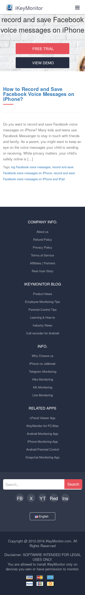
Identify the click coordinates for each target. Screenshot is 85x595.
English (44, 516)
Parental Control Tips (42, 309)
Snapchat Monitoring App (42, 457)
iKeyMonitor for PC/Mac (42, 425)
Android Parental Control (42, 449)
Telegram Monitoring (42, 371)
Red (54, 498)
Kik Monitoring (42, 387)
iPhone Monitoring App (42, 441)
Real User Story (42, 270)
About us (42, 231)
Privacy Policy (42, 247)
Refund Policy (42, 239)
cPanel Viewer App (42, 417)
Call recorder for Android (42, 333)
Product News (42, 293)
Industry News (42, 325)
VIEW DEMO (43, 62)
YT (43, 498)
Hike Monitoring (42, 379)
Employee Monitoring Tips (42, 301)
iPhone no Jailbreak (42, 363)
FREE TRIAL (43, 48)
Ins (65, 498)
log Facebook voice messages (31, 167)
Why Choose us (42, 355)
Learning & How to (42, 317)
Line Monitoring (42, 395)
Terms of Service (42, 255)
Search (73, 484)
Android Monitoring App (42, 433)
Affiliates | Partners (42, 263)
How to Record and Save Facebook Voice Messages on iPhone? (38, 93)
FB (20, 498)
